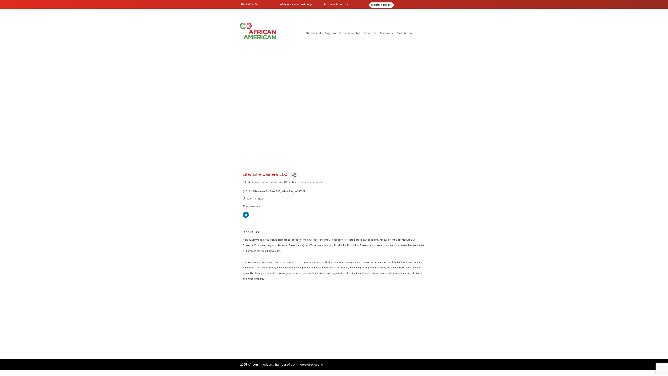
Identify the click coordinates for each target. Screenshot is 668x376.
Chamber (311, 33)
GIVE (417, 5)
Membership (352, 33)
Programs (331, 33)
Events (368, 33)
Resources (386, 33)
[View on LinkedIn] (246, 217)
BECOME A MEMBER (381, 4)
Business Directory (336, 4)
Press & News (405, 33)
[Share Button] (294, 175)
